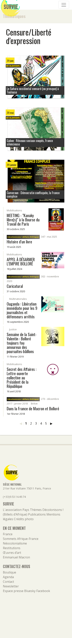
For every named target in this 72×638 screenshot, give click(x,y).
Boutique (9, 572)
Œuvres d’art (12, 552)
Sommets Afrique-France (20, 539)
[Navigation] (63, 5)
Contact (8, 581)
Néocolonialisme (15, 543)
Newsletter (11, 586)
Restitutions (11, 548)
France (7, 534)
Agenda (8, 577)
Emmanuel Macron (16, 557)
